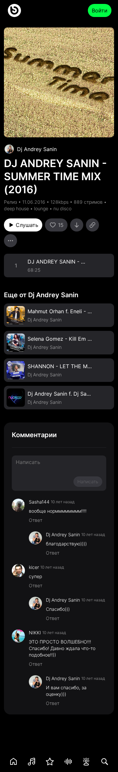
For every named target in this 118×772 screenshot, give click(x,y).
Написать (87, 481)
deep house (16, 208)
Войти (100, 10)
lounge (41, 208)
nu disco (62, 208)
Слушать (27, 225)
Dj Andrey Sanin (37, 149)
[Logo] (14, 10)
